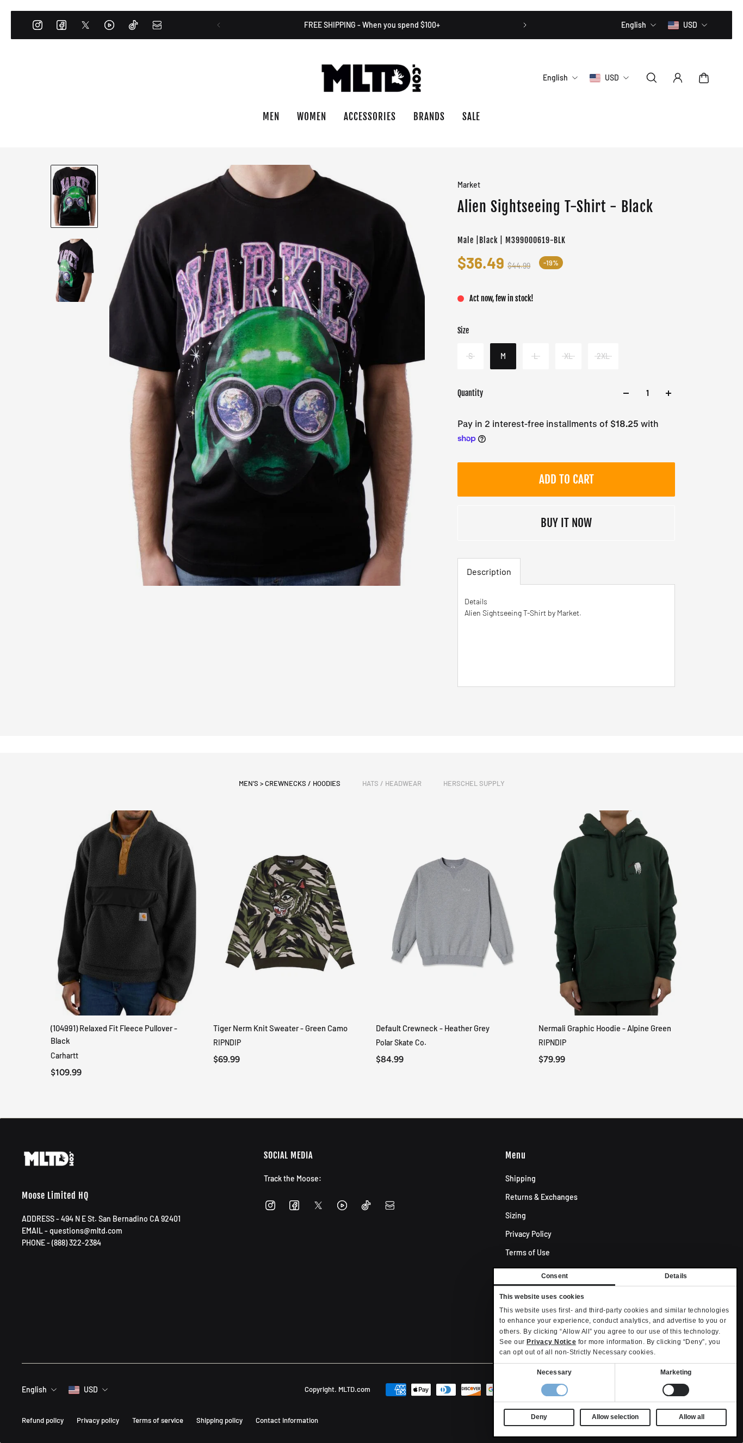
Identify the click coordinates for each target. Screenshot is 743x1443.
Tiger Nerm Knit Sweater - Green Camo (280, 1028)
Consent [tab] (554, 1276)
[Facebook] (61, 25)
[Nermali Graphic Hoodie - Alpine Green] (615, 912)
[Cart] (704, 78)
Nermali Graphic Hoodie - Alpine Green (604, 1028)
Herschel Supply (474, 783)
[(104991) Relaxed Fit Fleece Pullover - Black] (128, 912)
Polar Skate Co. (401, 1042)
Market (468, 184)
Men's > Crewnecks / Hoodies (289, 783)
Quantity (470, 393)
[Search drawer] (652, 78)
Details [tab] (676, 1276)
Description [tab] (489, 571)
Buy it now (566, 523)
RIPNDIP (227, 1042)
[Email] (157, 25)
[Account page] (678, 78)
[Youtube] (109, 25)
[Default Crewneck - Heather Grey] (453, 912)
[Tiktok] (133, 25)
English (34, 1389)
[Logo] (371, 78)
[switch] (675, 1390)
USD (91, 1389)
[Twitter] (85, 25)
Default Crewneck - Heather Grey (433, 1028)
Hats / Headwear (392, 783)
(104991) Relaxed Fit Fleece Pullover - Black (114, 1034)
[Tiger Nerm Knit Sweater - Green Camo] (290, 912)
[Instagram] (37, 25)
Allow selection (615, 1417)
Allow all (691, 1417)
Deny (539, 1417)
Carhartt (64, 1055)
